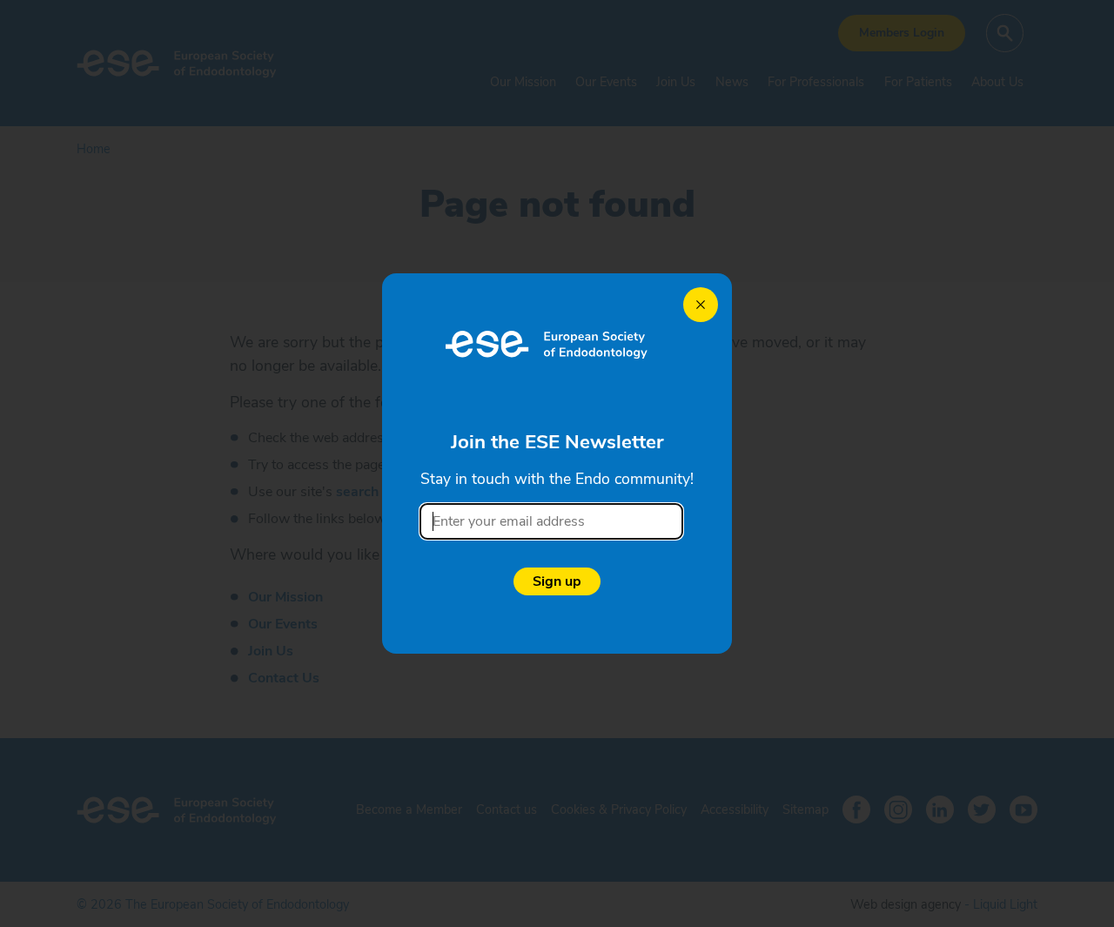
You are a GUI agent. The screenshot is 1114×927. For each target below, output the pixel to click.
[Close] (700, 304)
